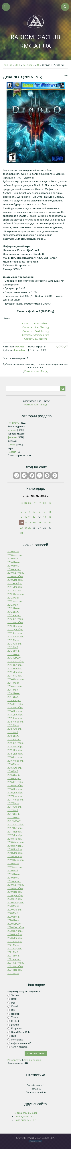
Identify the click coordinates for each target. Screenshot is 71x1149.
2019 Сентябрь (15, 884)
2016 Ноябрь (14, 789)
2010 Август (14, 569)
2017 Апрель (14, 806)
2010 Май (12, 558)
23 (21, 527)
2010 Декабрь (15, 579)
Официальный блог (26, 1112)
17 (26, 522)
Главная (7, 65)
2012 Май (12, 604)
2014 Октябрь (15, 707)
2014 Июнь (13, 693)
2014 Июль (13, 696)
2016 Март (13, 764)
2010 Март (13, 551)
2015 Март (13, 725)
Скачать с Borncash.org (35, 323)
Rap (13, 1010)
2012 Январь (14, 590)
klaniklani (19, 350)
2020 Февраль (15, 902)
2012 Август (14, 615)
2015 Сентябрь (15, 742)
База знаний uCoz (25, 1120)
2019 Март (13, 863)
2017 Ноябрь (14, 831)
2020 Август (14, 923)
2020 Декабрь (15, 938)
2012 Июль (13, 611)
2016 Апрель (14, 767)
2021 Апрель (14, 948)
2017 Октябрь (15, 828)
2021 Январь (14, 941)
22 (50, 522)
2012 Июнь (13, 608)
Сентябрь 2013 (35, 496)
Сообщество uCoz (25, 1116)
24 (26, 527)
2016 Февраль (15, 760)
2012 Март (13, 597)
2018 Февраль (15, 842)
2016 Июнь (13, 774)
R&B (13, 1035)
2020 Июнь (13, 916)
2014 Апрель (14, 686)
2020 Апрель (14, 909)
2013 (17, 65)
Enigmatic (16, 1028)
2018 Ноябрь (14, 849)
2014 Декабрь (15, 714)
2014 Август (14, 700)
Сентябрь (28, 65)
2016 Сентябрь (15, 782)
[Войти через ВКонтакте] (24, 475)
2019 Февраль (15, 860)
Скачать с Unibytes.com (35, 335)
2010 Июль (13, 565)
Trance (14, 1017)
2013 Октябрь (15, 664)
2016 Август (14, 778)
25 (29, 527)
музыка (12, 430)
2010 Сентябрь (15, 572)
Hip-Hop (15, 1013)
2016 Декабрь (15, 792)
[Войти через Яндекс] (39, 475)
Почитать (13, 422)
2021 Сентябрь (15, 962)
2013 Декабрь (15, 672)
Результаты (14, 1060)
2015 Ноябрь (14, 750)
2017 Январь (14, 796)
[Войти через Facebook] (31, 475)
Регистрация (31, 371)
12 (34, 516)
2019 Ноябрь (14, 891)
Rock (14, 999)
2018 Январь (14, 838)
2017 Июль (13, 817)
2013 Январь (14, 633)
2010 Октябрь (15, 576)
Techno (15, 995)
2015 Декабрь (15, 753)
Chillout (15, 1021)
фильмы (12, 437)
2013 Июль (13, 654)
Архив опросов (32, 1060)
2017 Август (14, 820)
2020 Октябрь (15, 930)
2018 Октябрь (15, 845)
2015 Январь (14, 718)
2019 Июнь (13, 874)
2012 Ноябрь (14, 626)
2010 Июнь (13, 562)
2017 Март (13, 803)
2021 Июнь (13, 955)
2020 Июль (13, 920)
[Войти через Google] (47, 475)
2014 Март (13, 682)
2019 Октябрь (15, 888)
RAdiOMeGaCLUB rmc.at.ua (35, 41)
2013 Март (13, 640)
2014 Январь (14, 675)
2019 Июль (13, 877)
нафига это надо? (21, 1043)
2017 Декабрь (15, 835)
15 (50, 516)
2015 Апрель (14, 728)
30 (21, 533)
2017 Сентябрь (15, 824)
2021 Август (14, 959)
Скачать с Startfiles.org (35, 327)
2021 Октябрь (15, 966)
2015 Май (12, 732)
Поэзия (12, 451)
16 (38, 65)
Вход (44, 371)
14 (44, 516)
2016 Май (12, 771)
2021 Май (12, 952)
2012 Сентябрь (15, 618)
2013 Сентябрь (15, 661)
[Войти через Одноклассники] (54, 475)
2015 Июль (13, 735)
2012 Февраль (15, 594)
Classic (15, 1006)
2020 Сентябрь (15, 927)
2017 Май (12, 810)
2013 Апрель (14, 643)
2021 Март (13, 945)
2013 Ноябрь (14, 668)
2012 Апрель (14, 601)
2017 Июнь (13, 813)
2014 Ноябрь (14, 711)
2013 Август (14, 657)
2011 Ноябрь (14, 583)
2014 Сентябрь (15, 704)
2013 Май (12, 647)
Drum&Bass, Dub (20, 1032)
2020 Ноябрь (14, 934)
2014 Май (12, 689)
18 (29, 522)
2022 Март (13, 973)
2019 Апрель (14, 867)
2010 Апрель (14, 555)
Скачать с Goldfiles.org (35, 331)
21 (44, 522)
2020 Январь (14, 898)
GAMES (20, 346)
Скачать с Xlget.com (35, 338)
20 (39, 522)
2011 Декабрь (15, 586)
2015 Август (14, 739)
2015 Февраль (15, 721)
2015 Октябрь (15, 746)
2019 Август (14, 881)
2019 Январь (14, 856)
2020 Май (12, 913)
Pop (13, 1002)
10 (26, 516)
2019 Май (12, 870)
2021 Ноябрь (14, 969)
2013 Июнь (13, 650)
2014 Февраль (15, 679)
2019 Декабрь (15, 895)
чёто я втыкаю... (20, 1047)
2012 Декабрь (15, 629)
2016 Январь (14, 757)
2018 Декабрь (15, 852)
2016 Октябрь (15, 785)
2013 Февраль (15, 636)
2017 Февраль (15, 799)
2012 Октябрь (15, 622)
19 (34, 522)
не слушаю (17, 1039)
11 (29, 516)
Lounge (15, 1024)
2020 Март (13, 906)
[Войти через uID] (16, 475)
